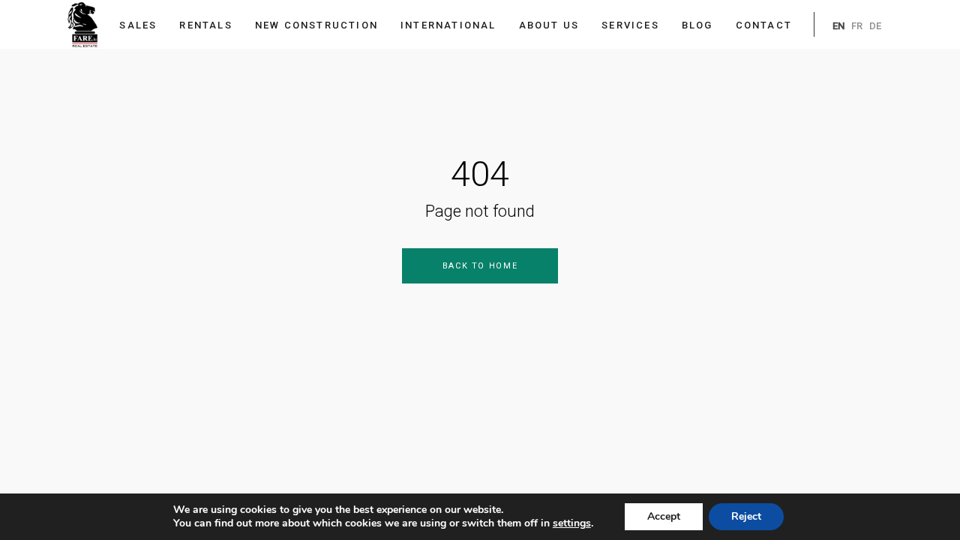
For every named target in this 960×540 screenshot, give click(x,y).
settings (572, 523)
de (875, 26)
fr (856, 26)
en (838, 26)
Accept (663, 516)
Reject (746, 516)
